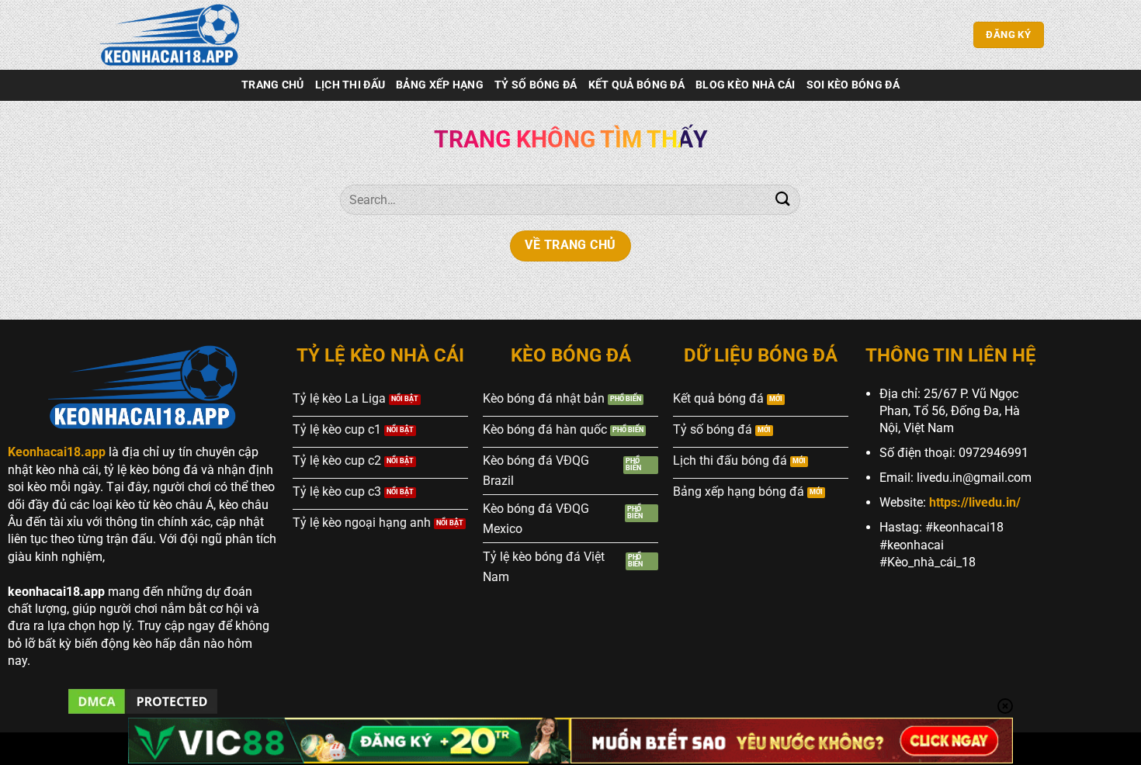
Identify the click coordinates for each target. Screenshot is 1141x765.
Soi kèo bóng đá (853, 85)
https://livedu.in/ (975, 502)
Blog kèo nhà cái (745, 85)
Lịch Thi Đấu (350, 85)
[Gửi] (782, 200)
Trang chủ (272, 85)
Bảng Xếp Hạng (440, 85)
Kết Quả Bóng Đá (636, 85)
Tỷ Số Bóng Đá (535, 85)
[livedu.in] (174, 35)
